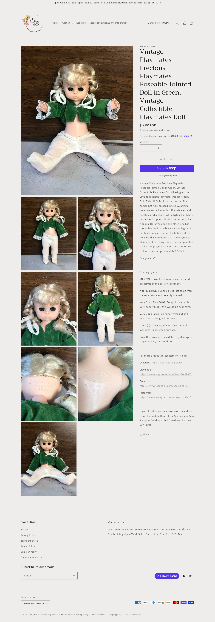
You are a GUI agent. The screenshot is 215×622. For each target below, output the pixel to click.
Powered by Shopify (49, 615)
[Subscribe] (74, 575)
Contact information (133, 615)
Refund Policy (28, 546)
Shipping (144, 130)
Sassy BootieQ (34, 615)
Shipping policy (115, 615)
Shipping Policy (29, 552)
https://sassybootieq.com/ (166, 362)
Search (24, 530)
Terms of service (98, 615)
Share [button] (146, 434)
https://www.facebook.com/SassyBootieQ (165, 386)
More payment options (167, 176)
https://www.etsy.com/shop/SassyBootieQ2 (166, 374)
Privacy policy (82, 615)
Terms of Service (29, 541)
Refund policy (67, 615)
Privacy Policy (28, 535)
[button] (67, 23)
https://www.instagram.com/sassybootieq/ (165, 397)
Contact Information (31, 557)
